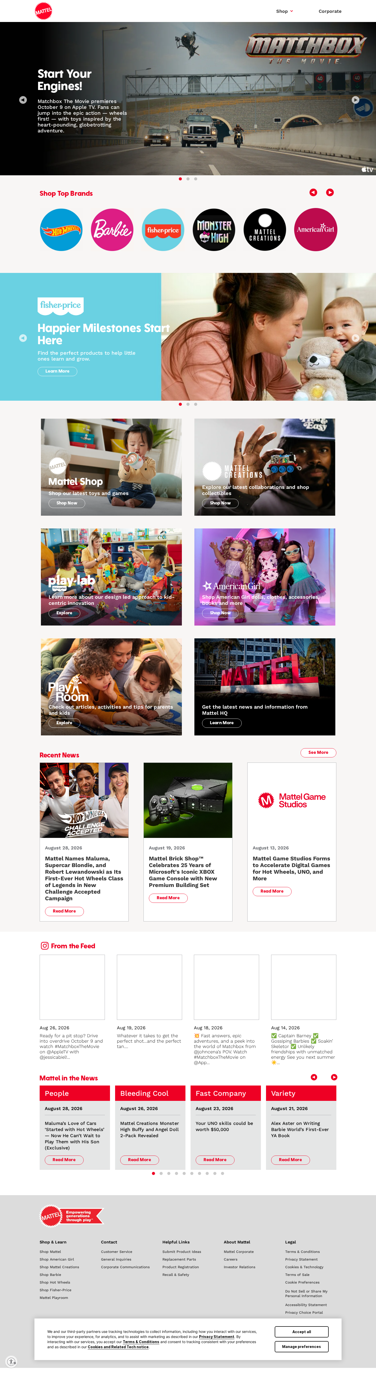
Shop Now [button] (67, 503)
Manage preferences (301, 1346)
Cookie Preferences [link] (302, 1282)
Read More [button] (64, 911)
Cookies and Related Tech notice (118, 1347)
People (57, 1093)
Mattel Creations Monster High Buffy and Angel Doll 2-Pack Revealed (149, 1129)
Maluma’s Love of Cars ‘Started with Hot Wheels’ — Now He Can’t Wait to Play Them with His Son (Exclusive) (74, 1135)
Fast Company (221, 1093)
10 (222, 1173)
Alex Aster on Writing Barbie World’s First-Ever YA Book (300, 1129)
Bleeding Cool (144, 1093)
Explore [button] (64, 613)
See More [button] (318, 753)
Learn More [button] (57, 372)
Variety (283, 1093)
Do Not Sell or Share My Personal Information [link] (306, 1293)
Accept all (301, 1332)
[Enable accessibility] (11, 1362)
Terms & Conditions (141, 1342)
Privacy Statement (216, 1336)
